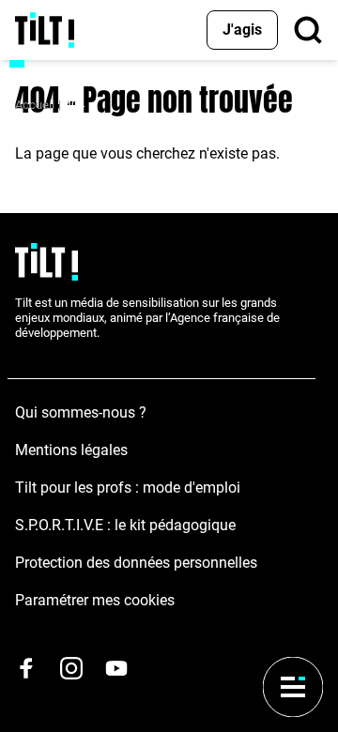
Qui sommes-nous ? (80, 412)
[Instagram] (71, 668)
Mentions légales (71, 450)
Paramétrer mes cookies (95, 600)
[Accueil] (44, 30)
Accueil (34, 105)
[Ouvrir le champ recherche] (308, 30)
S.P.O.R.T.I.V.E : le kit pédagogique (125, 525)
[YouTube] (116, 668)
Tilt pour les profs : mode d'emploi (127, 487)
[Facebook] (26, 668)
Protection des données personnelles (136, 563)
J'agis (242, 29)
